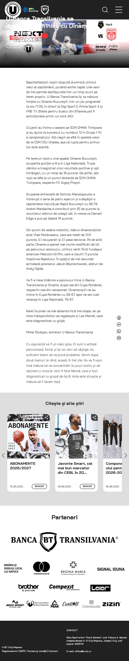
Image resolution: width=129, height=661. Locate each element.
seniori (39, 486)
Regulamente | (10, 651)
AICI (70, 116)
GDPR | (22, 651)
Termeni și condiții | (37, 651)
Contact (53, 651)
